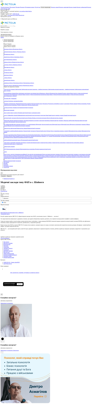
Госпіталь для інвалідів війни (15, 101)
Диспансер (45, 103)
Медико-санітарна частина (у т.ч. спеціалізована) (24, 124)
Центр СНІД (21, 158)
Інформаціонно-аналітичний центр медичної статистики (32, 115)
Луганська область (8, 64)
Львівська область (17, 64)
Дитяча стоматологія (22, 105)
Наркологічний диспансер (33, 128)
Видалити (9, 176)
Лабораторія (6, 120)
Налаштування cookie (8, 257)
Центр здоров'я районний (70, 155)
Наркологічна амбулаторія (9, 128)
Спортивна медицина (20, 142)
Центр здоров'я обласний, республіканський (52, 155)
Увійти (2, 37)
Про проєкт (12, 7)
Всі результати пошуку (6, 34)
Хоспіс (5, 151)
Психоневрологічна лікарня (10, 137)
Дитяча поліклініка (82, 103)
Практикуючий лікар (74, 134)
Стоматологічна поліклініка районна (75, 142)
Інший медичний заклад (70, 115)
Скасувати (3, 176)
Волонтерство (6, 244)
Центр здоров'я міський (35, 155)
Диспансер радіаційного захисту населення (59, 103)
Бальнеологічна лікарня (56, 93)
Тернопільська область (9, 80)
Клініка (30, 118)
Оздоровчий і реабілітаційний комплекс (13, 131)
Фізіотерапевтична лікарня (13, 149)
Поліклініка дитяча (39, 134)
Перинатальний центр (22, 134)
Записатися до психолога (7, 303)
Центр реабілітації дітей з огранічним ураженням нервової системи (63, 157)
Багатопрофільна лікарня (9, 93)
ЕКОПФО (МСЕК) (8, 251)
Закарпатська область (8, 57)
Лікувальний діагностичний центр (17, 121)
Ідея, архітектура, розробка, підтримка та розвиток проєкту (24, 272)
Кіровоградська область (18, 62)
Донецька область (21, 51)
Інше (47, 115)
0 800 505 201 (16, 13)
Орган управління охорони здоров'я (59, 131)
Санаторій (12, 142)
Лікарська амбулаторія (69, 120)
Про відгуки (6, 252)
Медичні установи (8, 243)
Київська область (7, 62)
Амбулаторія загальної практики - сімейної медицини (34, 89)
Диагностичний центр (36, 103)
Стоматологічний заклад (9, 144)
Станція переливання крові (33, 142)
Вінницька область (8, 49)
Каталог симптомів (64, 7)
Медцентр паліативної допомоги (78, 124)
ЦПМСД (41, 158)
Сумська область (7, 77)
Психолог (22, 7)
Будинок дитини (66, 93)
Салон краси (6, 142)
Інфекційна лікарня (13, 115)
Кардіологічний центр (22, 118)
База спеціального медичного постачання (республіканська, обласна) (33, 93)
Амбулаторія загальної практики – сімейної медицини (61, 89)
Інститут (5, 115)
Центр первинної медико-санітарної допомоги (26, 157)
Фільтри (3, 187)
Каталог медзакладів (45, 7)
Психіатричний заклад (71, 136)
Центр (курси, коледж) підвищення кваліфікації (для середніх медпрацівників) (22, 154)
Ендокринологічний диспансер (25, 107)
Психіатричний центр (82, 136)
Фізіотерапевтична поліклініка (27, 149)
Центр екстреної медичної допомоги (51, 154)
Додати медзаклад (5, 7)
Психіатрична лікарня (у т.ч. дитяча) (44, 136)
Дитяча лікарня (73, 103)
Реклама (18, 7)
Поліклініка (31, 134)
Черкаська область (8, 85)
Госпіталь (5, 101)
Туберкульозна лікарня (9, 146)
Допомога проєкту (8, 248)
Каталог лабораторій (82, 7)
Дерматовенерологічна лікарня (23, 103)
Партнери (5, 245)
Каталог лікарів (72, 7)
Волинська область (17, 49)
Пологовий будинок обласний (61, 134)
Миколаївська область (8, 67)
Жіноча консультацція (8, 110)
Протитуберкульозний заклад (16, 136)
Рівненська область (8, 75)
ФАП (4, 149)
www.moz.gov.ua (12, 15)
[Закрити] (2, 173)
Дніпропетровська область (10, 51)
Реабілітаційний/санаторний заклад (12, 140)
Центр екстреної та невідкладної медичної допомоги (16, 155)
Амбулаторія (18, 89)
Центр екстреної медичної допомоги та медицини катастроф (75, 154)
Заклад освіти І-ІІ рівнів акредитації (19, 112)
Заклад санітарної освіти (34, 112)
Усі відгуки (37, 7)
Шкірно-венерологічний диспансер (12, 160)
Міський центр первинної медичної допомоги (18, 125)
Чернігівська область (28, 85)
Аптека (8, 90)
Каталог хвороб (55, 7)
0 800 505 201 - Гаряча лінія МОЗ (11, 262)
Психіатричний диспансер (59, 136)
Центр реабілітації (42, 157)
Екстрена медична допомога (10, 107)
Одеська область (7, 70)
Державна (5, 198)
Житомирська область (8, 54)
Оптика (49, 131)
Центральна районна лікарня (31, 158)
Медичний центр (65, 124)
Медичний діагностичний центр (44, 124)
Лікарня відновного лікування (21, 120)
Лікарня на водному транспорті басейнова (39, 120)
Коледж (49, 118)
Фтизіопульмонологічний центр (43, 149)
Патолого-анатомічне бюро (10, 134)
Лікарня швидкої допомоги (57, 120)
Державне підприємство (9, 103)
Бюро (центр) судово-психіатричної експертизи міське (36, 94)
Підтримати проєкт (29, 7)
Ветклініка (6, 98)
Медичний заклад (56, 124)
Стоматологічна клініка (46, 142)
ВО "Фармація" (13, 98)
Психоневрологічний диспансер (25, 137)
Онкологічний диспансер (29, 131)
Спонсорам (6, 247)
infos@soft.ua (28, 11)
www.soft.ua (22, 11)
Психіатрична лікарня (29, 136)
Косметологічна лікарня (57, 118)
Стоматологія (19, 144)
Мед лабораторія (7, 124)
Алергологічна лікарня (9, 89)
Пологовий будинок (49, 134)
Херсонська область (18, 83)
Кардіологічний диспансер (10, 118)
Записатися (16, 350)
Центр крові (79, 155)
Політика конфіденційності (10, 254)
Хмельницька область (28, 83)
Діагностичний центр (33, 105)
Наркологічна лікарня (21, 128)
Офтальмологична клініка (74, 131)
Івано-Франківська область (10, 59)
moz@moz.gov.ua (20, 15)
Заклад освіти (6, 112)
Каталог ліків (7, 8)
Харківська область (8, 83)
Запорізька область (18, 57)
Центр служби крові (13, 158)
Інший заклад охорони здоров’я (56, 115)
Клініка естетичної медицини (39, 118)
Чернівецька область (18, 85)
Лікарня (12, 120)
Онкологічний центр (41, 131)
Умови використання (8, 253)
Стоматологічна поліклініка (59, 142)
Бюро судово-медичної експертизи (58, 94)
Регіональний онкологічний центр (29, 140)
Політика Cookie (7, 256)
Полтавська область (8, 72)
